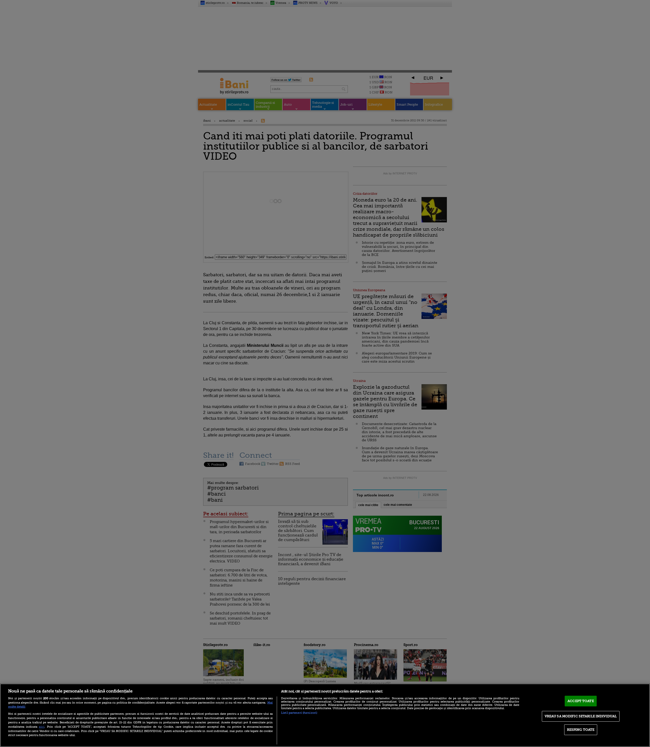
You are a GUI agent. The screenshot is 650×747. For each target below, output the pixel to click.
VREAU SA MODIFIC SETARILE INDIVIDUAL (581, 716)
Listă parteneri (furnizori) (299, 712)
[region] (325, 715)
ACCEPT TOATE (580, 701)
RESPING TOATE (581, 730)
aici (41, 726)
